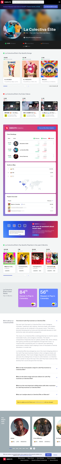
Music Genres (21, 458)
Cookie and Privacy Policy (25, 455)
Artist (14, 138)
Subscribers (52, 138)
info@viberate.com (39, 402)
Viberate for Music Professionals (39, 460)
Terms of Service (54, 460)
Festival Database (51, 458)
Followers (37, 138)
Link (21, 204)
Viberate (6, 2)
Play (11, 69)
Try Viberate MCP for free (51, 6)
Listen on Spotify (52, 86)
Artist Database (40, 458)
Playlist (9, 200)
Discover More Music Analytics (46, 128)
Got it (48, 454)
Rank (9, 138)
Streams (45, 138)
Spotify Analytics (25, 460)
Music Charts (31, 458)
